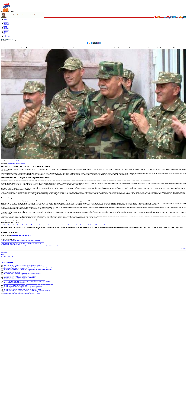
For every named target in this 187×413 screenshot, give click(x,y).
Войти (2, 254)
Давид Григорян (43, 224)
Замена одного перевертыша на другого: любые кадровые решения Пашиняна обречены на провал (28, 291)
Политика (6, 22)
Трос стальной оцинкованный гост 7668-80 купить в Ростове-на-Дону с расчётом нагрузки (26, 288)
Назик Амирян (35, 224)
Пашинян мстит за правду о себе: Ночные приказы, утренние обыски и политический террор (27, 290)
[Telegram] (100, 43)
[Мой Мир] (91, 43)
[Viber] (98, 43)
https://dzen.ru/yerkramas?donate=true (21, 235)
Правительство (72, 224)
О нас (5, 35)
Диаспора (6, 27)
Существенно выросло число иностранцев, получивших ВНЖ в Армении (22, 273)
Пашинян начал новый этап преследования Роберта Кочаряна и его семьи (21, 293)
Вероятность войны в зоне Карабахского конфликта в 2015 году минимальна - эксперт (22, 242)
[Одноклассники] (89, 43)
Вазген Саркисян (26, 224)
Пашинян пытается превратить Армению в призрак (16, 285)
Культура (6, 31)
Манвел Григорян (17, 224)
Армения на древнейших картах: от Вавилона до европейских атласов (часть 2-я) (24, 265)
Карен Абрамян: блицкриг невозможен (10, 244)
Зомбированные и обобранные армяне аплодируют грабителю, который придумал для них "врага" (28, 284)
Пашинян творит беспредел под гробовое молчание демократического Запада (23, 286)
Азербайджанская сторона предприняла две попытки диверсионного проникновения (22, 243)
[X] (94, 43)
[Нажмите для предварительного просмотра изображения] (93, 158)
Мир (5, 33)
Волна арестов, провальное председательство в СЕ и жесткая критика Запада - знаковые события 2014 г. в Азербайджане (31, 246)
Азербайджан (96, 224)
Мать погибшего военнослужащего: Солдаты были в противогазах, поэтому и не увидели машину (28, 274)
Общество (6, 28)
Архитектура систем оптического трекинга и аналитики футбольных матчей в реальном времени (28, 269)
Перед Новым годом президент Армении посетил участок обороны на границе (20, 240)
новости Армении (57, 224)
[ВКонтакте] (87, 43)
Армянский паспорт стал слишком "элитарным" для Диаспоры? (20, 277)
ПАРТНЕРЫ (7, 36)
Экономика (6, 24)
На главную (183, 248)
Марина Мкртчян (8, 224)
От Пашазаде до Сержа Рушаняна (12, 272)
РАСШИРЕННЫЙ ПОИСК (7, 256)
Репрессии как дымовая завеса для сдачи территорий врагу (18, 270)
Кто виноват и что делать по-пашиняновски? (15, 282)
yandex (102, 224)
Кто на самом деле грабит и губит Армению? (15, 278)
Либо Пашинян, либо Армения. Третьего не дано (16, 268)
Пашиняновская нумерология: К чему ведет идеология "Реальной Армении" (23, 289)
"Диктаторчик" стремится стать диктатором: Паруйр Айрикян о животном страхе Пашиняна (27, 281)
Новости (6, 20)
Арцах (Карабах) (88, 224)
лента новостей (7, 262)
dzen (105, 224)
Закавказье (6, 23)
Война (81, 224)
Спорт (5, 32)
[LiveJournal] (96, 43)
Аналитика (6, 30)
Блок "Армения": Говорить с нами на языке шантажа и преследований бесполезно (24, 280)
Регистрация (4, 252)
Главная (5, 19)
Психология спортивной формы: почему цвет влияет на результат (20, 276)
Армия (5, 26)
